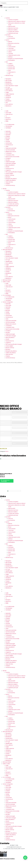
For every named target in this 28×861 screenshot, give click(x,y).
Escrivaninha (11, 38)
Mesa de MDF (11, 26)
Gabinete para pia (13, 33)
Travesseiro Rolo (9, 155)
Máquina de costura (10, 151)
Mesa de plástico (9, 165)
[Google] (5, 855)
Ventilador (8, 128)
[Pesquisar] (1, 5)
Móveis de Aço (9, 75)
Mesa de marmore (13, 28)
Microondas (8, 80)
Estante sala (11, 67)
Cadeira (10, 63)
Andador (7, 136)
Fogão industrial (9, 94)
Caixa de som (9, 114)
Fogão (7, 92)
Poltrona (10, 36)
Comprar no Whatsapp (5, 481)
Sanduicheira (8, 84)
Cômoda (10, 53)
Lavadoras (8, 97)
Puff (9, 74)
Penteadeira (11, 60)
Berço (9, 45)
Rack (9, 70)
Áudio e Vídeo (7, 109)
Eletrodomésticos (8, 77)
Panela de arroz (9, 168)
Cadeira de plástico (10, 180)
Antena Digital (9, 173)
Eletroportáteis (7, 107)
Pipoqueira (8, 79)
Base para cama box (13, 43)
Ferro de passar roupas (11, 85)
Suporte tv (8, 119)
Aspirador (8, 131)
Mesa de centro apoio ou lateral (16, 21)
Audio (6, 111)
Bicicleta (7, 138)
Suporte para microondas (12, 156)
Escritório (7, 35)
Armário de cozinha (13, 31)
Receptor (8, 118)
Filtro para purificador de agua (13, 172)
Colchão (7, 141)
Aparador (8, 134)
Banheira (7, 177)
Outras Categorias (8, 129)
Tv (6, 116)
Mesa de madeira (12, 30)
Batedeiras (8, 82)
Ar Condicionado (9, 124)
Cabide (7, 139)
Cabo (6, 146)
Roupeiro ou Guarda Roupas (15, 58)
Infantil (7, 167)
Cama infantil (11, 46)
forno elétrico (9, 90)
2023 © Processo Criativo (7, 859)
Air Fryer (7, 87)
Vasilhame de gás (10, 161)
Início (1, 362)
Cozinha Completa (13, 19)
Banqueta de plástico (11, 178)
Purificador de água (10, 163)
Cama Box (11, 48)
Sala (6, 62)
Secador (7, 160)
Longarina (8, 170)
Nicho (4, 362)
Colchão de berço (10, 185)
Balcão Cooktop (9, 175)
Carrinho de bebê (10, 150)
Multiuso (10, 57)
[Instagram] (1, 855)
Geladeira (8, 96)
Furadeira (8, 158)
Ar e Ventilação (7, 123)
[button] (14, 187)
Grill (6, 102)
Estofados (10, 65)
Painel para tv (12, 72)
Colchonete (8, 143)
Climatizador (8, 126)
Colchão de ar (9, 145)
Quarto (7, 40)
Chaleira (7, 183)
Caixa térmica (9, 182)
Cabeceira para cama (14, 55)
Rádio (6, 121)
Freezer (7, 99)
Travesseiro (8, 153)
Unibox (10, 52)
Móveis (5, 16)
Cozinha (7, 18)
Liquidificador (8, 89)
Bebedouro (8, 106)
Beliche (10, 41)
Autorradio (8, 112)
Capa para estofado (10, 148)
